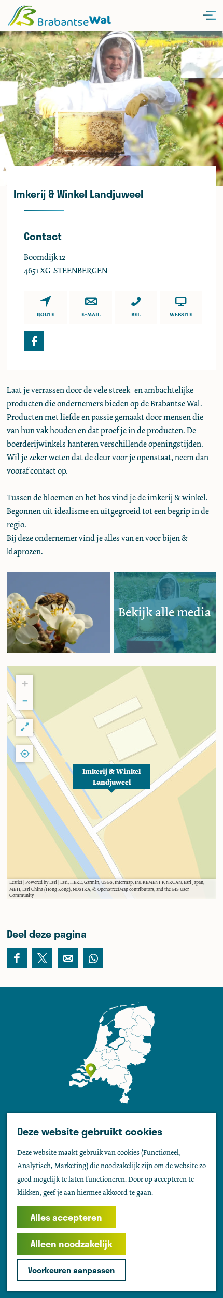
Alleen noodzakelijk (72, 1243)
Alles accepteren (66, 1217)
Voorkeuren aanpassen (71, 1269)
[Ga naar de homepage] (59, 15)
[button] (111, 782)
